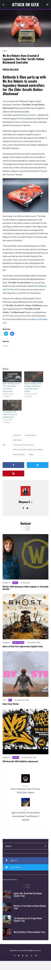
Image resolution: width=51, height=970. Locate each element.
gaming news (31, 435)
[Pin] (13, 473)
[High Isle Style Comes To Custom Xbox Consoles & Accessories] (12, 376)
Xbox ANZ (14, 289)
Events (15, 757)
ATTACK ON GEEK (25, 4)
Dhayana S (24, 502)
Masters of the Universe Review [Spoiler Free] (30, 907)
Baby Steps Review (11, 704)
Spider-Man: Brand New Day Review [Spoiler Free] (28, 894)
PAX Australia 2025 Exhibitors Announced (20, 761)
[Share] (13, 465)
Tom (4, 700)
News (5, 51)
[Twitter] (19, 955)
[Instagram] (23, 955)
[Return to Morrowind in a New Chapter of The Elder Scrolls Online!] (33, 376)
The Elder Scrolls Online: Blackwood (28, 449)
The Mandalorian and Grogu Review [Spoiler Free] (28, 919)
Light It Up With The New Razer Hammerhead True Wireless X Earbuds (25, 815)
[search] (45, 846)
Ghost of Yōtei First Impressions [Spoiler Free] (22, 646)
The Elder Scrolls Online (23, 445)
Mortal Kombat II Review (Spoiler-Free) (29, 932)
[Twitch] (27, 955)
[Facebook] (15, 955)
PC (10, 700)
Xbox (32, 454)
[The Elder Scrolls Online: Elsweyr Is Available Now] (12, 405)
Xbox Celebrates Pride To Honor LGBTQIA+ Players (25, 789)
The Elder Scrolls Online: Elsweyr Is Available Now (10, 414)
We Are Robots (29, 115)
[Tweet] (37, 465)
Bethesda (17, 435)
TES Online (18, 440)
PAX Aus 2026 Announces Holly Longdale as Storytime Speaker (25, 587)
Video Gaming (18, 642)
